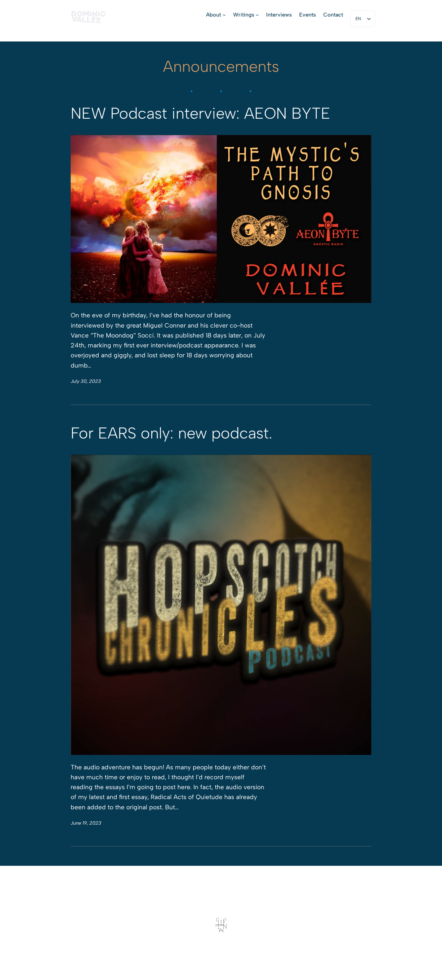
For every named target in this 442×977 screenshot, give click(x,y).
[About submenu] (224, 15)
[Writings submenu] (257, 15)
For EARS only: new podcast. (171, 433)
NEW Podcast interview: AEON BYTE (200, 114)
